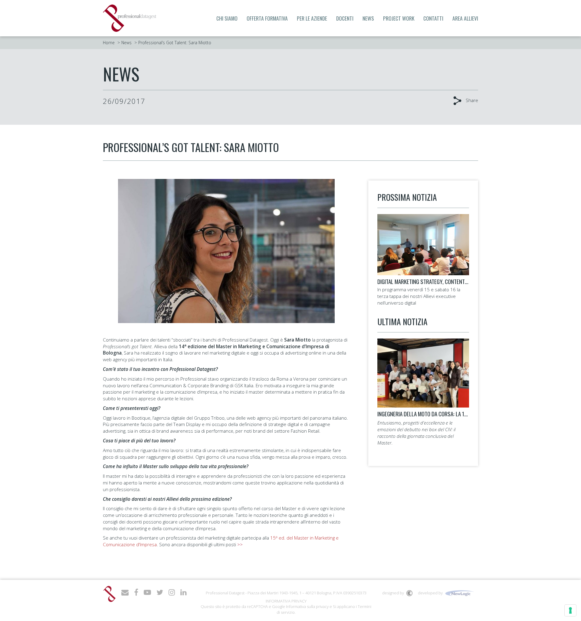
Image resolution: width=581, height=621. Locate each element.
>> (240, 544)
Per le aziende (312, 18)
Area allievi (465, 18)
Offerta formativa (267, 18)
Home (109, 42)
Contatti (433, 18)
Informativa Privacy (286, 601)
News (368, 18)
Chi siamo (227, 18)
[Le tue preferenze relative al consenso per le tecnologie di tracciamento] (570, 610)
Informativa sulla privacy (307, 606)
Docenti (344, 18)
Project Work (398, 18)
